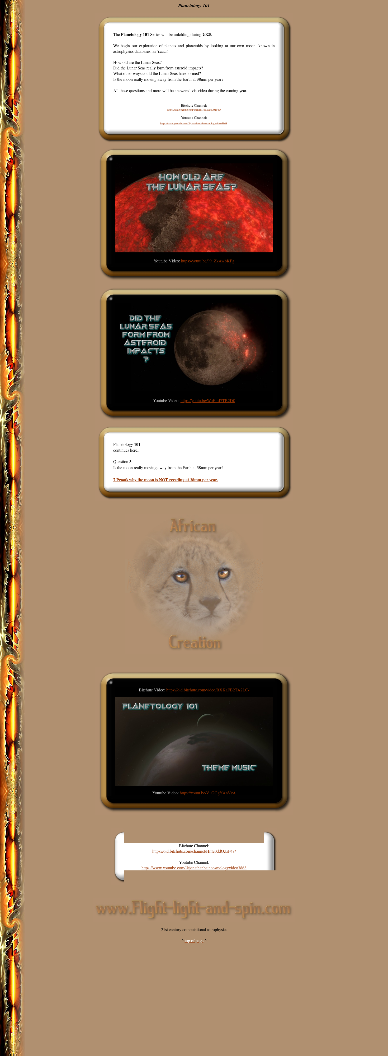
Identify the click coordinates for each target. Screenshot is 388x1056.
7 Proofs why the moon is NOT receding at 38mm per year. (165, 480)
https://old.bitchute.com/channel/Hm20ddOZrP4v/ (194, 109)
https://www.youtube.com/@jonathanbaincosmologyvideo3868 (193, 123)
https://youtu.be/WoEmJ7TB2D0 (208, 400)
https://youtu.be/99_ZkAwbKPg (207, 260)
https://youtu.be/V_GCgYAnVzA (208, 792)
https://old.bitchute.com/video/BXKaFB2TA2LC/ (207, 689)
